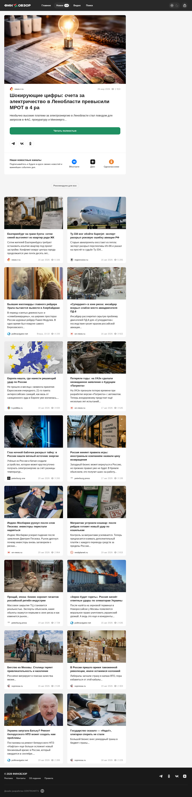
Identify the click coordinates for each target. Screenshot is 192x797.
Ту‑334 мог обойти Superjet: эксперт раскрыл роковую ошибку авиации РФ (94, 235)
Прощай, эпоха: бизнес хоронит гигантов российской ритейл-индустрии (33, 598)
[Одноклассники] (169, 776)
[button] (13, 143)
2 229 (120, 760)
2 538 (57, 686)
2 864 (57, 552)
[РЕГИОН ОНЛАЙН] (11, 89)
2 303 (120, 686)
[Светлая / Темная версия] (174, 5)
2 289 (57, 760)
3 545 (120, 408)
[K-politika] (9, 407)
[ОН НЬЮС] (72, 333)
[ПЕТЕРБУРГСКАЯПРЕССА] (72, 478)
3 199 (120, 478)
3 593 (57, 408)
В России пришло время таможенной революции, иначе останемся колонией (95, 669)
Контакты (20, 778)
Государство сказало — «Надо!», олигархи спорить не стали (91, 732)
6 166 (57, 259)
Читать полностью (65, 130)
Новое (62, 5)
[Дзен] (185, 776)
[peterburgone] (9, 478)
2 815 (120, 552)
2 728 (57, 623)
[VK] (177, 776)
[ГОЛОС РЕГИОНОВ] (72, 259)
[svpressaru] (9, 686)
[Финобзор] (17, 5)
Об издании (35, 778)
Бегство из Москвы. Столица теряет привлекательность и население (30, 669)
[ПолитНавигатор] (9, 333)
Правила (48, 778)
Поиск (89, 5)
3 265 (57, 478)
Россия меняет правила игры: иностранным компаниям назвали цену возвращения (95, 456)
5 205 (120, 259)
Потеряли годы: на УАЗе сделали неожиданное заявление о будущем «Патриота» (92, 382)
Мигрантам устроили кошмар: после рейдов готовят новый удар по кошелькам (93, 526)
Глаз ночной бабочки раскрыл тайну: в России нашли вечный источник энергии (33, 454)
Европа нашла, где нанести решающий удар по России (31, 380)
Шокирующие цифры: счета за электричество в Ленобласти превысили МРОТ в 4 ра (59, 101)
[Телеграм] (161, 776)
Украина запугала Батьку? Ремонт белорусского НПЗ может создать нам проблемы (31, 734)
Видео (77, 5)
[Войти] (185, 5)
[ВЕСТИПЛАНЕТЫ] (72, 552)
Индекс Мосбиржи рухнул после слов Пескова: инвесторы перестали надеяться (31, 526)
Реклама (8, 778)
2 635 (120, 623)
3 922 (120, 334)
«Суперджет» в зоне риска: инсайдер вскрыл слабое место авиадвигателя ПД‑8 (93, 308)
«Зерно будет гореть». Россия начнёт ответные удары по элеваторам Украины (96, 598)
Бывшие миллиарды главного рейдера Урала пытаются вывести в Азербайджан (33, 306)
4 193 (57, 334)
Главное (46, 5)
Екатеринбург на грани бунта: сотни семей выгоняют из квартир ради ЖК (30, 235)
